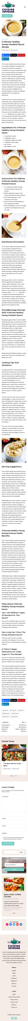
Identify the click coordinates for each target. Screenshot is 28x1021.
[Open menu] (24, 7)
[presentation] (14, 752)
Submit (14, 869)
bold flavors (7, 907)
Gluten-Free (5, 39)
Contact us (14, 1007)
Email (4, 826)
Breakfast (14, 978)
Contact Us (7, 16)
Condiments (5, 710)
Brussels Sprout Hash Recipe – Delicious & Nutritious (6, 727)
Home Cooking (13, 908)
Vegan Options (14, 716)
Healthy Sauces (6, 713)
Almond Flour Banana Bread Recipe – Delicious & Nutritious (21, 727)
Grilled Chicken (7, 908)
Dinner (17, 899)
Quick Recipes (5, 716)
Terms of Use (14, 1002)
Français (14, 986)
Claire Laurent (6, 50)
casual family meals (13, 907)
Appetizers (14, 981)
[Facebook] (12, 1018)
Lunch (14, 976)
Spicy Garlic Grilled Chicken (12, 895)
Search (21, 852)
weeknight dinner (7, 910)
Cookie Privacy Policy (14, 997)
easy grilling (20, 907)
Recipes (14, 970)
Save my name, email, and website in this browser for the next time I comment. (13, 838)
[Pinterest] (15, 1018)
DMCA (14, 994)
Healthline (4, 114)
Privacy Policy (14, 999)
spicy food (18, 908)
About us (14, 983)
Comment (5, 796)
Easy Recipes (13, 710)
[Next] (24, 759)
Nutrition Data (15, 292)
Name (4, 818)
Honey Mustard (15, 713)
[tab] (12, 913)
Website (4, 833)
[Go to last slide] (4, 759)
